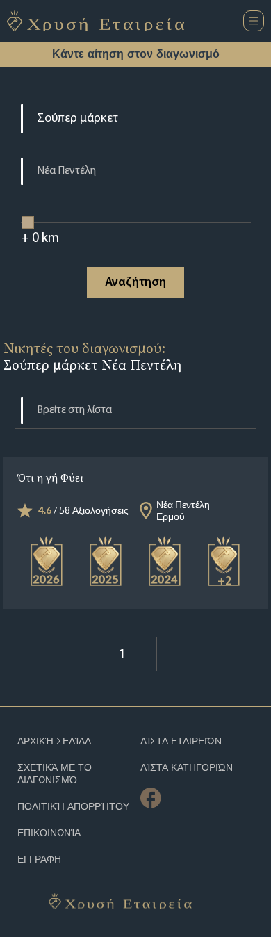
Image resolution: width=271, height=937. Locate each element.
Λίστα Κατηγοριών (186, 767)
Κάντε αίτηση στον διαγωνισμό (136, 54)
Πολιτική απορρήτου (73, 806)
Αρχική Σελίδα (54, 741)
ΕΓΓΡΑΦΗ (39, 859)
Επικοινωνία (49, 833)
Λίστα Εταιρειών (181, 741)
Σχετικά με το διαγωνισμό (54, 774)
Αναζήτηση (135, 283)
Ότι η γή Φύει (50, 477)
